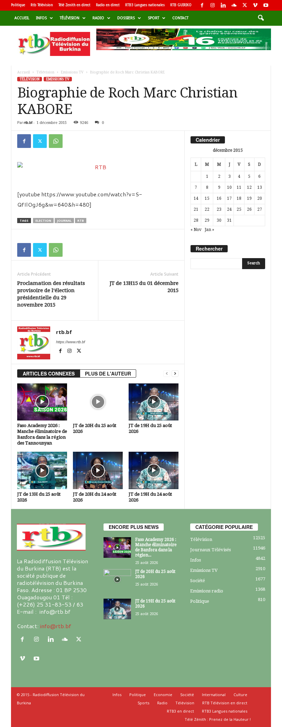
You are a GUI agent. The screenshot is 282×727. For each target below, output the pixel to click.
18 (239, 198)
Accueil (21, 18)
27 (259, 209)
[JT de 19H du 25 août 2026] (153, 401)
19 (249, 198)
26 (249, 209)
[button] (260, 18)
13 (259, 187)
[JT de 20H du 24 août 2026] (98, 470)
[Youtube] (266, 5)
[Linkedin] (223, 5)
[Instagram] (212, 5)
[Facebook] (202, 5)
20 (259, 198)
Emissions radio (206, 590)
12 (249, 187)
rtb (80, 220)
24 (229, 209)
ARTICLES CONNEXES (49, 373)
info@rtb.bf (55, 626)
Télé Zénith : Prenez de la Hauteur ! (218, 719)
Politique (18, 5)
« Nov (196, 229)
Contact (180, 18)
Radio (98, 18)
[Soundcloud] (234, 5)
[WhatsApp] (56, 141)
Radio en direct (108, 5)
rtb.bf (28, 122)
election (43, 220)
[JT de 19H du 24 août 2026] (153, 470)
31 (229, 220)
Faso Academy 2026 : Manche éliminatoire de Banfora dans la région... (155, 547)
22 (207, 209)
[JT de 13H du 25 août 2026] (42, 470)
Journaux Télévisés (210, 549)
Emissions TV (72, 72)
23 (219, 209)
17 (229, 198)
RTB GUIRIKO (181, 5)
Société (197, 580)
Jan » (209, 229)
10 (229, 187)
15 (207, 198)
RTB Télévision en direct (224, 702)
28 (196, 220)
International (214, 694)
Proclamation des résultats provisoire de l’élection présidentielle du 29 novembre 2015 (51, 294)
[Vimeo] (255, 5)
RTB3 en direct (180, 711)
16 (219, 198)
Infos (41, 18)
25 (239, 209)
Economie (163, 694)
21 (196, 209)
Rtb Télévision (42, 5)
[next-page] (175, 373)
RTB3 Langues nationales (145, 5)
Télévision (69, 18)
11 (239, 187)
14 (196, 198)
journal (64, 220)
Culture (240, 694)
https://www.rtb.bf (70, 342)
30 (219, 220)
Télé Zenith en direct (74, 5)
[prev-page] (166, 373)
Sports (143, 702)
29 (207, 220)
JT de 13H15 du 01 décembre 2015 (144, 286)
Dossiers (126, 18)
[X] (244, 5)
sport (153, 18)
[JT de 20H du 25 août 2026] (98, 401)
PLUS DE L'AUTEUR (108, 373)
